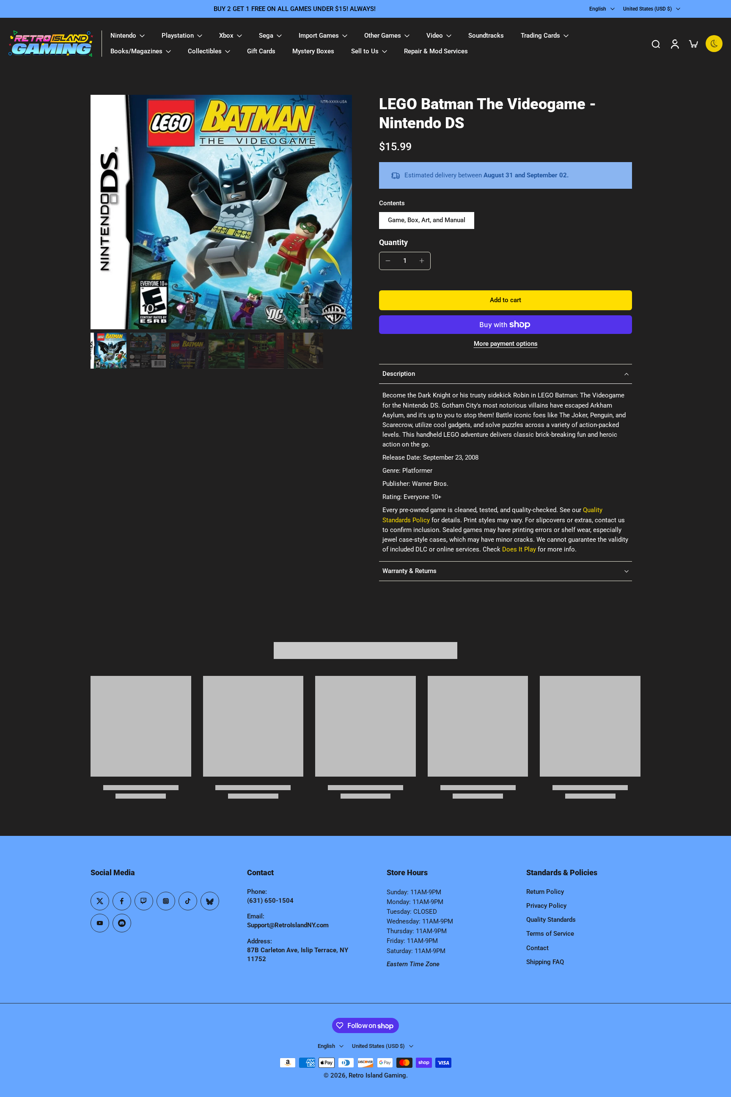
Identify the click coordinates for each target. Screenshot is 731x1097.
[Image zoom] (221, 212)
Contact (537, 948)
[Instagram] (166, 901)
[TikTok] (188, 901)
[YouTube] (100, 923)
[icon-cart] (693, 43)
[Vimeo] (122, 923)
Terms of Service (550, 933)
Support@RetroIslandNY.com (288, 925)
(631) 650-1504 (270, 900)
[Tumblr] (210, 901)
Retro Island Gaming (377, 1075)
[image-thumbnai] (108, 351)
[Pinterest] (144, 901)
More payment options (506, 344)
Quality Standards (551, 919)
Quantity (393, 242)
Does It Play (519, 549)
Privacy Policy (546, 906)
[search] (655, 43)
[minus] (387, 260)
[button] (505, 300)
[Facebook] (122, 901)
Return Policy (545, 892)
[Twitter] (100, 901)
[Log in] (674, 43)
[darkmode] (714, 43)
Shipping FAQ (545, 962)
